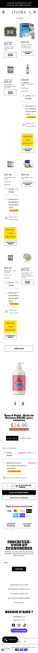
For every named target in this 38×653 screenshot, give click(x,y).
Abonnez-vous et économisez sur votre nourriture (15, 467)
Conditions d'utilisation (19, 585)
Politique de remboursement (19, 598)
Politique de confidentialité (19, 589)
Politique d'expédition (19, 594)
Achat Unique (28, 97)
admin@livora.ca (19, 616)
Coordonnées (19, 603)
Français (16, 641)
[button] (3, 12)
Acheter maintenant (19, 492)
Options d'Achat (9, 448)
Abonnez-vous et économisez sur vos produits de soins (15, 204)
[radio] (24, 95)
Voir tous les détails (19, 498)
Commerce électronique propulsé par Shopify (23, 647)
